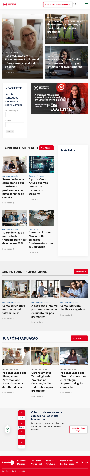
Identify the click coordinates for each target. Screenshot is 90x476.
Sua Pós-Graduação (51, 462)
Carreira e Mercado (21, 462)
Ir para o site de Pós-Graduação (58, 4)
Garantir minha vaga (78, 429)
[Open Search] (74, 4)
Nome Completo (12, 110)
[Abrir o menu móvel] (86, 4)
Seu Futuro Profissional (36, 462)
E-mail (8, 120)
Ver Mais (45, 148)
